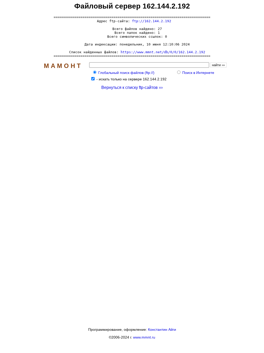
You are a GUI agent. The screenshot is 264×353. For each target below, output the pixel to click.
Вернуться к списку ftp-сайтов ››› (132, 87)
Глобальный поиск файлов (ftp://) (126, 73)
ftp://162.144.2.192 (151, 21)
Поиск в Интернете (198, 73)
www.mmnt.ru (144, 337)
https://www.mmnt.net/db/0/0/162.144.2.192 (163, 52)
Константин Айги (162, 329)
